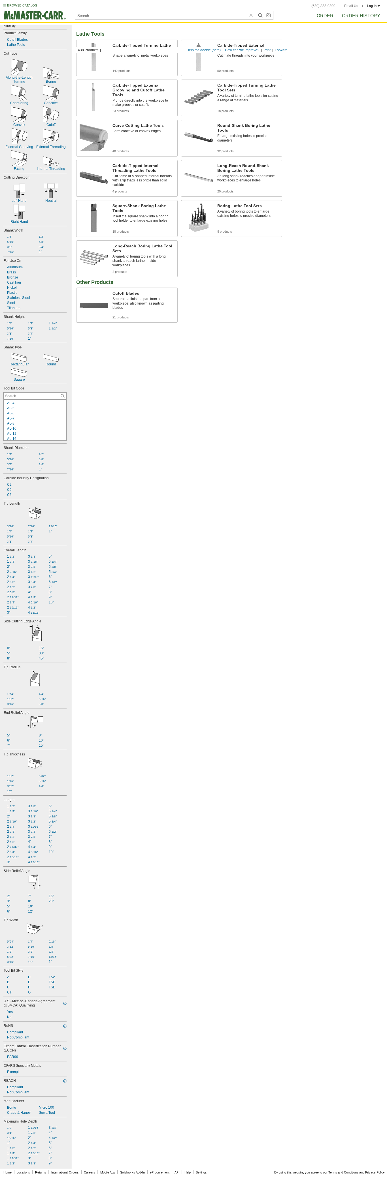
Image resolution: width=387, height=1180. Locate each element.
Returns (40, 1172)
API (177, 1172)
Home (7, 1172)
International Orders (65, 1172)
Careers (89, 1172)
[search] (62, 396)
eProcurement (159, 1172)
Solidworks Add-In (132, 1172)
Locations (23, 1172)
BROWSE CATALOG (22, 5)
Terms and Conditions (343, 1172)
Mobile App (107, 1172)
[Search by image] (268, 15)
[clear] (251, 15)
